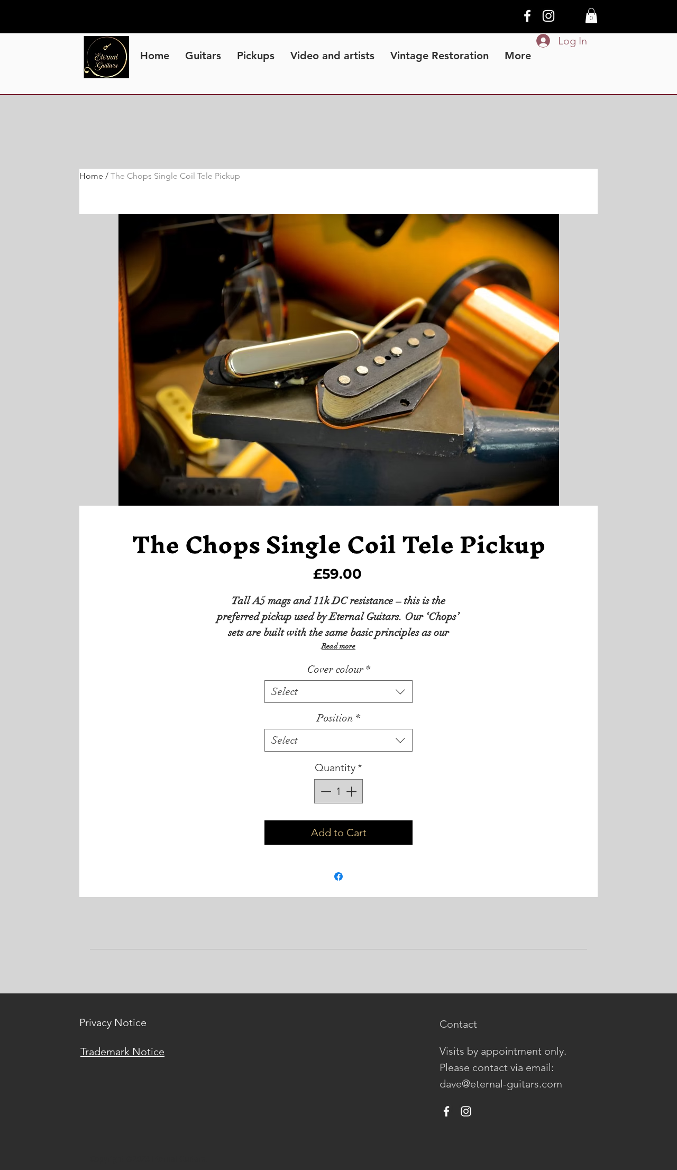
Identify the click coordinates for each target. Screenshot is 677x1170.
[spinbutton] (338, 791)
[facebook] (527, 16)
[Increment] (352, 791)
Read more (338, 646)
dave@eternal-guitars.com (501, 1083)
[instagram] (548, 16)
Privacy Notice (113, 1022)
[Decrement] (325, 791)
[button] (591, 15)
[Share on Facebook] (338, 876)
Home (91, 176)
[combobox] (338, 691)
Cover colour (338, 669)
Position (338, 718)
